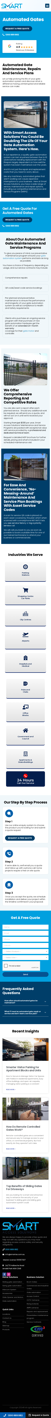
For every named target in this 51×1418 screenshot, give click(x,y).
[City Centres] (25, 613)
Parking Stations (25, 574)
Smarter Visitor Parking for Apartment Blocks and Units (23, 1068)
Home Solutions (10, 1277)
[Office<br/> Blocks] (25, 707)
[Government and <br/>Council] (25, 730)
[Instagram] (9, 1274)
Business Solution (35, 1277)
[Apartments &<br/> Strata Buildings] (25, 754)
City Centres (25, 619)
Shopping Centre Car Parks (25, 597)
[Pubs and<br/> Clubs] (25, 683)
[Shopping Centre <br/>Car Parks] (25, 590)
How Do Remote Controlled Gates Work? (23, 1128)
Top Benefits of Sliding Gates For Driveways (24, 1187)
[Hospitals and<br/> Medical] (25, 657)
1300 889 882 (11, 1249)
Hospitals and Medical (25, 665)
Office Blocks (25, 714)
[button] (47, 6)
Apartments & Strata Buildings (25, 761)
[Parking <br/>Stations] (25, 566)
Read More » (10, 1089)
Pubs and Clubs (25, 691)
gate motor (28, 331)
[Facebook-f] (4, 1274)
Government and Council (26, 737)
